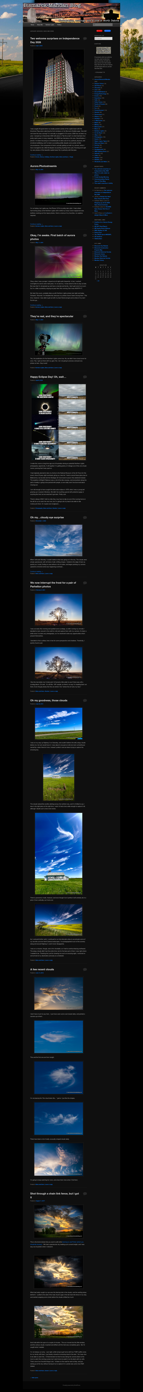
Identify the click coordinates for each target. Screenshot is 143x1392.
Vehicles (97, 153)
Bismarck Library (99, 254)
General (96, 112)
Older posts (34, 1377)
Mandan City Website (100, 256)
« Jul (98, 281)
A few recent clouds (42, 969)
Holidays (47, 157)
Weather (55, 508)
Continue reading (36, 155)
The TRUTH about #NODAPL (102, 234)
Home (32, 25)
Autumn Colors (99, 83)
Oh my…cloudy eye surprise (47, 517)
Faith (95, 100)
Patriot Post (98, 232)
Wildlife (96, 159)
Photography (39, 508)
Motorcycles (98, 127)
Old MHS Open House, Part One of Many (102, 209)
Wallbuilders (98, 238)
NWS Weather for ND (100, 230)
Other (96, 135)
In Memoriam (98, 120)
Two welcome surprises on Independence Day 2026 (103, 192)
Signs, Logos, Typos (100, 141)
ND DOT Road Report (100, 226)
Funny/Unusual (99, 110)
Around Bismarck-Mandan (102, 79)
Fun (95, 108)
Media (96, 122)
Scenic (96, 139)
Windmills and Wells (100, 161)
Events (37, 157)
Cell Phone (97, 85)
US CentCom (98, 236)
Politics (59, 25)
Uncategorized (98, 149)
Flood (96, 106)
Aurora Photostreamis (43, 166)
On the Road (98, 133)
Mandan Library (99, 260)
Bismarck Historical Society (102, 252)
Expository (97, 98)
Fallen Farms (98, 102)
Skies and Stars (63, 157)
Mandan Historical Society (102, 258)
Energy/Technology (100, 94)
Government (98, 114)
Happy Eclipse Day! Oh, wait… (48, 376)
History (42, 157)
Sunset (47, 1370)
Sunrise (96, 145)
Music (96, 129)
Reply (71, 157)
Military (96, 124)
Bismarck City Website (101, 246)
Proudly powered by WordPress (71, 1385)
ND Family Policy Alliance (102, 228)
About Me (40, 25)
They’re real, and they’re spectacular (51, 316)
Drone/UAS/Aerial (99, 92)
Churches (97, 87)
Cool (95, 90)
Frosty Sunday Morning (101, 177)
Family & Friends (99, 104)
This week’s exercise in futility (103, 183)
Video (96, 155)
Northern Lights (50, 25)
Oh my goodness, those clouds (48, 700)
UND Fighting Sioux (100, 151)
